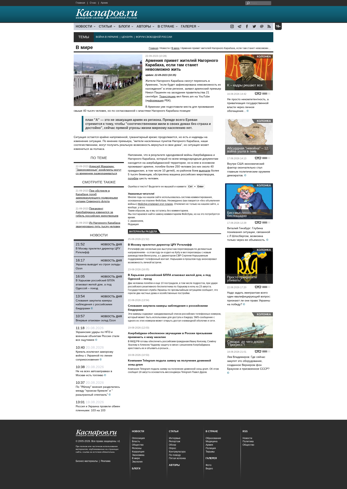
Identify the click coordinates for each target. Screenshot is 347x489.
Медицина (211, 441)
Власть (136, 441)
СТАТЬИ (105, 26)
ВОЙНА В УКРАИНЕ (107, 37)
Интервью (174, 438)
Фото (208, 465)
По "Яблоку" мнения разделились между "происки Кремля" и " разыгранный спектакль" (98, 390)
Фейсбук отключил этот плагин (155, 204)
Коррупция (138, 451)
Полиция (211, 448)
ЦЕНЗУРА (127, 37)
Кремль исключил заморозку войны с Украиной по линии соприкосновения (94, 355)
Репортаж (174, 441)
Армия (209, 444)
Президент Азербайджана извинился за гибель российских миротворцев (97, 212)
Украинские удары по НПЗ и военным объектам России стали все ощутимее (97, 335)
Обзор (172, 444)
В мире (175, 48)
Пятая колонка (177, 458)
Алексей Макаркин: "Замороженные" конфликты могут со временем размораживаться (98, 170)
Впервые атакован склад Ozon (96, 320)
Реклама (105, 461)
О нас (93, 2)
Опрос (172, 448)
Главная (80, 2)
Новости (247, 438)
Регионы (137, 448)
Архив (104, 2)
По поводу (175, 455)
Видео (209, 468)
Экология (137, 461)
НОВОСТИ (84, 26)
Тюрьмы (210, 451)
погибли (133, 178)
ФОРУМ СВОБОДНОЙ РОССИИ (154, 37)
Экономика (138, 455)
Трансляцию (167, 96)
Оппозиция (138, 438)
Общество (138, 444)
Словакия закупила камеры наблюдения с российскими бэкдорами (94, 304)
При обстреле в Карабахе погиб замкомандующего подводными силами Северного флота (97, 196)
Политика (248, 441)
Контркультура (177, 451)
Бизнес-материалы (87, 461)
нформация (156, 100)
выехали (204, 170)
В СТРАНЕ (166, 26)
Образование (213, 438)
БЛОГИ (124, 26)
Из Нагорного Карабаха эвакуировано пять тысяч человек (98, 224)
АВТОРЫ (144, 26)
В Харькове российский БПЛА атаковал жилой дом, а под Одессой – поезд (95, 284)
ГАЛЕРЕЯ (188, 26)
